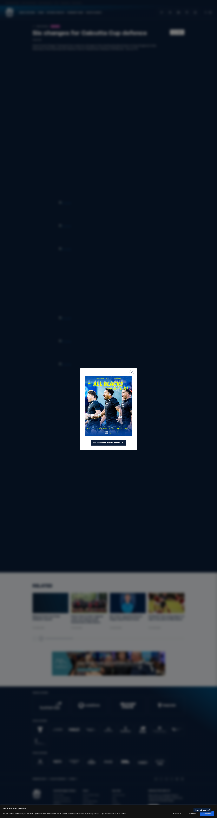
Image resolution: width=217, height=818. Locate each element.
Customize (177, 813)
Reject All (192, 813)
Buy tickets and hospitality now (106, 443)
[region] (108, 811)
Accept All (207, 813)
